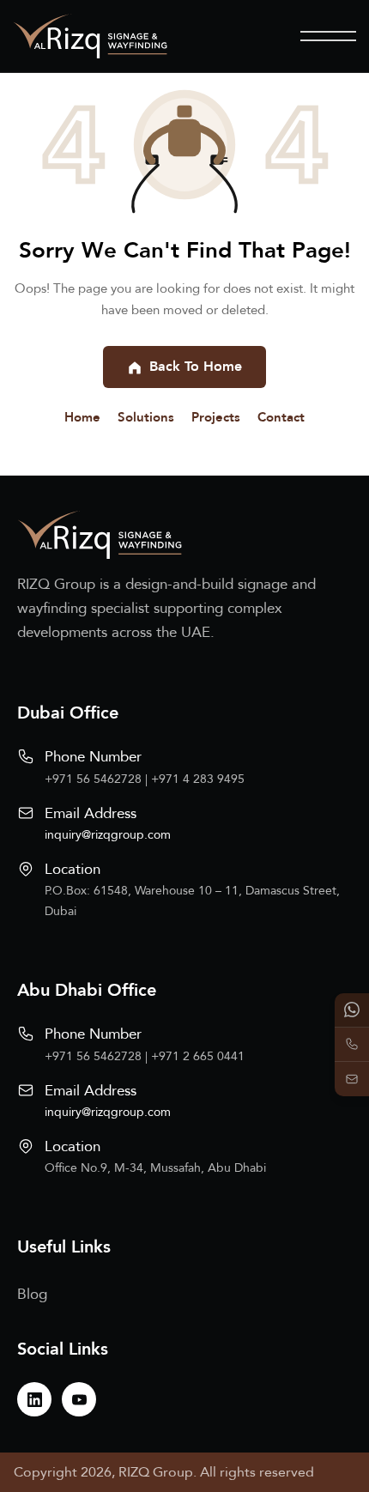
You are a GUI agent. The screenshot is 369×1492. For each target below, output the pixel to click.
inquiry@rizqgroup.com (108, 835)
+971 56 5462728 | (98, 779)
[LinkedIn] (34, 1399)
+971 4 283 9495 (198, 779)
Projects (215, 417)
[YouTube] (79, 1399)
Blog (32, 1294)
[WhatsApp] (352, 1010)
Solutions (146, 417)
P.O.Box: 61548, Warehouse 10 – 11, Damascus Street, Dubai (192, 900)
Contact (281, 417)
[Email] (352, 1079)
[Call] (352, 1045)
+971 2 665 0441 (198, 1056)
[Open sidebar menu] (328, 36)
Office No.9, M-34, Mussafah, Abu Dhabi (155, 1168)
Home (82, 417)
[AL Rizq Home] (90, 36)
